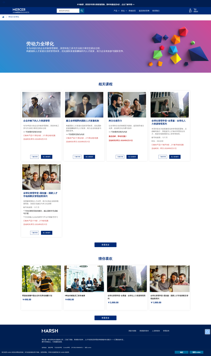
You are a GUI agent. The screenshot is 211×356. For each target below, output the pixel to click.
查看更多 (105, 244)
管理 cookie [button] (196, 352)
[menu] (137, 10)
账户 (190, 12)
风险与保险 (132, 331)
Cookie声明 (66, 347)
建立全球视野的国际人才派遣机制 (82, 120)
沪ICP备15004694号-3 (77, 347)
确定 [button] (181, 352)
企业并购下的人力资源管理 (36, 120)
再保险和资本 (144, 331)
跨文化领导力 (115, 120)
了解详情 (34, 157)
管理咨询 (166, 331)
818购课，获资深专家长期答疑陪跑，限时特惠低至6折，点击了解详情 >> (106, 4)
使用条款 (44, 347)
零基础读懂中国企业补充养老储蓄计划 (37, 295)
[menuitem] (115, 10)
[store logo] (21, 10)
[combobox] (70, 10)
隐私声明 (50, 347)
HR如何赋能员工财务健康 (75, 295)
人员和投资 (156, 331)
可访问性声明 (58, 347)
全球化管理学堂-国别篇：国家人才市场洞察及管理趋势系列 (40, 194)
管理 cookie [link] (88, 347)
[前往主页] (4, 17)
